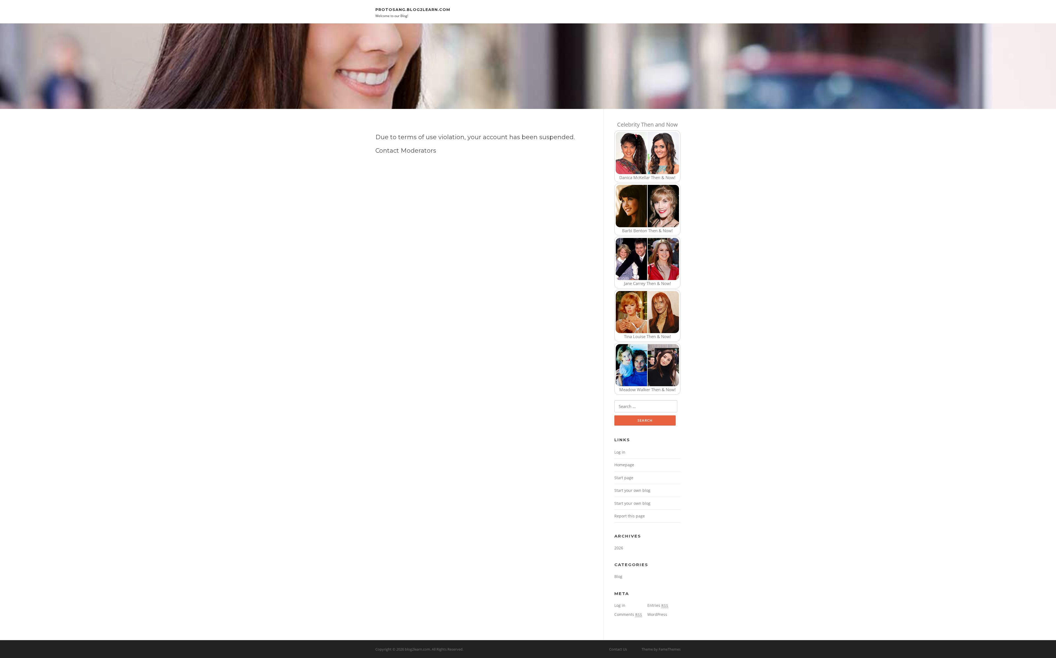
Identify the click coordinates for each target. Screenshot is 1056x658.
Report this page (629, 516)
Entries (657, 605)
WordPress (657, 614)
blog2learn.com (417, 649)
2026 (618, 547)
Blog (618, 576)
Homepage (624, 464)
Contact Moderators (405, 150)
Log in (619, 452)
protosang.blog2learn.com (412, 9)
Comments (628, 614)
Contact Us (618, 649)
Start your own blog (632, 490)
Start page (623, 477)
